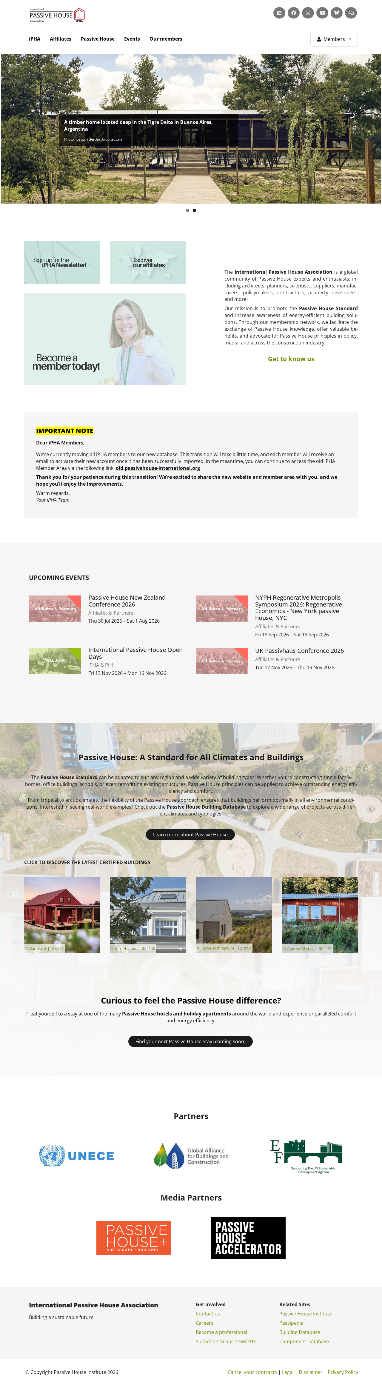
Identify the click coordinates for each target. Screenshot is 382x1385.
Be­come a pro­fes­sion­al (221, 1332)
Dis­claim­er (311, 1372)
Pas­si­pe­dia (291, 1323)
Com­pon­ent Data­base (304, 1341)
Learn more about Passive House (190, 834)
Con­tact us (208, 1313)
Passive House (98, 39)
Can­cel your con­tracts (252, 1372)
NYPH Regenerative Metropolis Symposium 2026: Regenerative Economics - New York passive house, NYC (298, 607)
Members (334, 39)
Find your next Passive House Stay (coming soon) (190, 1041)
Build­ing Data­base (299, 1332)
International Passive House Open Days (135, 653)
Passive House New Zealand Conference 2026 (127, 601)
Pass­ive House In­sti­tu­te (305, 1313)
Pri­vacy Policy (343, 1372)
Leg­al (288, 1372)
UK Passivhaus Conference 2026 (299, 650)
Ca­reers (204, 1323)
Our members (166, 39)
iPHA (34, 39)
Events (132, 39)
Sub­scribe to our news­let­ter (227, 1341)
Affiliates (60, 39)
